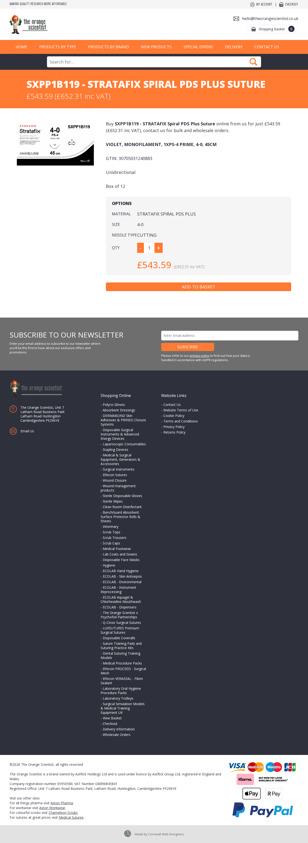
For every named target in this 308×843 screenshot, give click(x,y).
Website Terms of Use (180, 410)
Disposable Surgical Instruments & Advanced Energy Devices (120, 434)
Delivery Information (119, 729)
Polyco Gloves (114, 404)
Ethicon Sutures (115, 475)
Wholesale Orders (116, 734)
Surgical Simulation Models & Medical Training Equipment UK (123, 708)
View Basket (112, 718)
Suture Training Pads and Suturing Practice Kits (121, 645)
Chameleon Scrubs (63, 812)
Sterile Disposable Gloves (122, 495)
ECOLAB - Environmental (122, 582)
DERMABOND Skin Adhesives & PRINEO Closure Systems (123, 420)
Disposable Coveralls (119, 638)
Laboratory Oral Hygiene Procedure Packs (121, 690)
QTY (116, 247)
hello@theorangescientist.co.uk (270, 18)
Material (121, 214)
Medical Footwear (117, 548)
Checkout (291, 4)
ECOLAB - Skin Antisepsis (122, 576)
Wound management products (118, 488)
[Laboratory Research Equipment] (43, 24)
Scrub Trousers (114, 537)
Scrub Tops (111, 532)
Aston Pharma (62, 803)
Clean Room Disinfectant (122, 507)
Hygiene (109, 565)
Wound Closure (115, 480)
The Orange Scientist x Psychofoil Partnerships (119, 614)
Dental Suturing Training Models (120, 655)
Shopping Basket (275, 29)
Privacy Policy (174, 426)
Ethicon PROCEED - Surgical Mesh (123, 670)
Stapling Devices (115, 449)
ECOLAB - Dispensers (119, 607)
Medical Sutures (71, 817)
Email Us (27, 431)
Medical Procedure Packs (122, 663)
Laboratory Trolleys (118, 698)
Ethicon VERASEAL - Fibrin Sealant (122, 680)
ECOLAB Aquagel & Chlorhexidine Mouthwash (121, 599)
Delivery (234, 47)
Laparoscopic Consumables (124, 444)
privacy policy (199, 355)
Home (21, 47)
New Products (156, 47)
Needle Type (124, 235)
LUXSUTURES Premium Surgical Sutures (120, 630)
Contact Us (267, 47)
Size (116, 224)
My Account (264, 4)
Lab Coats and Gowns (120, 554)
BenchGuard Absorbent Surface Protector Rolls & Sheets (120, 516)
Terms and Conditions (180, 421)
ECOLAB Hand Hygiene (121, 570)
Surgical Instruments (119, 469)
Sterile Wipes (113, 501)
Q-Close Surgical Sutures (122, 622)
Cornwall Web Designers (166, 834)
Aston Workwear (52, 807)
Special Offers (198, 47)
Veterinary (110, 526)
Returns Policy (174, 432)
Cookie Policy (173, 415)
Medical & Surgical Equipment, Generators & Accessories (120, 459)
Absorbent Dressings (119, 410)
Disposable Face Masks (121, 559)
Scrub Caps (111, 543)
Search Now (253, 62)
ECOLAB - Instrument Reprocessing (118, 589)
